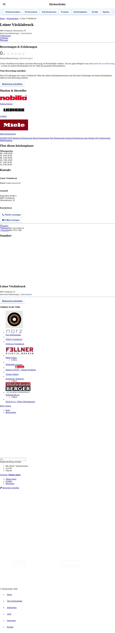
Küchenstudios (12, 12)
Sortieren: (10, 475)
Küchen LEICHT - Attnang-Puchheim (21, 370)
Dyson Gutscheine (47, 500)
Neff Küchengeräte (57, 138)
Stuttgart (81, 498)
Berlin (18, 498)
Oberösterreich (48, 498)
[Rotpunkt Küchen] (56, 578)
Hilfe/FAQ (10, 514)
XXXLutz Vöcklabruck (15, 344)
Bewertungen (11, 412)
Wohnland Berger (12, 395)
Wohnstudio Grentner (14, 364)
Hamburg (24, 498)
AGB (9, 614)
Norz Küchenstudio (13, 335)
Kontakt (10, 627)
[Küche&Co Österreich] (76, 578)
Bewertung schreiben (12, 83)
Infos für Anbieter (13, 521)
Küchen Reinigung (13, 507)
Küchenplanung (12, 505)
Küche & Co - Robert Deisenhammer (20, 402)
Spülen (106, 12)
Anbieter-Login (13, 528)
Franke (87, 498)
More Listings (5, 406)
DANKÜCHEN (6, 138)
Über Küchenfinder (13, 512)
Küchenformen (49, 12)
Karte (8, 410)
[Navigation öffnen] (4, 4)
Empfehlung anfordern (15, 495)
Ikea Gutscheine (19, 500)
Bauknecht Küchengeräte (23, 138)
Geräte (95, 12)
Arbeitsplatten (80, 12)
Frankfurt (70, 498)
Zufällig (9, 481)
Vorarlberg (39, 498)
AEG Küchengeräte (102, 138)
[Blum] (20, 567)
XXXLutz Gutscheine (32, 500)
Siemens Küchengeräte (74, 138)
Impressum (11, 620)
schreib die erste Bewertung (104, 64)
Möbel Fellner (11, 358)
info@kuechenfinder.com (51, 533)
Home (2, 18)
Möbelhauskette (6, 140)
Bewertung (10, 484)
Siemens (93, 498)
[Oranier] (97, 567)
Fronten (65, 12)
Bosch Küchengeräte (41, 138)
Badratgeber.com (12, 516)
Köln (75, 498)
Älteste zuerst (11, 479)
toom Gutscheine (59, 500)
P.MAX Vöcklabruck (14, 339)
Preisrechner (31, 12)
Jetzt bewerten (26, 33)
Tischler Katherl (12, 374)
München (31, 498)
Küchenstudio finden (14, 493)
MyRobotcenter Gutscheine (87, 500)
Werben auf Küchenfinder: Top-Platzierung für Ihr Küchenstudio (31, 524)
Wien (56, 498)
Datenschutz (12, 608)
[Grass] (43, 567)
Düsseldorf (62, 498)
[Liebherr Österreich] (69, 567)
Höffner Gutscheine (103, 500)
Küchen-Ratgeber (12, 509)
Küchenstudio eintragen (15, 526)
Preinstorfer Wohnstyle (15, 379)
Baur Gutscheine (71, 500)
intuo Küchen (89, 138)
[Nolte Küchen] (39, 578)
